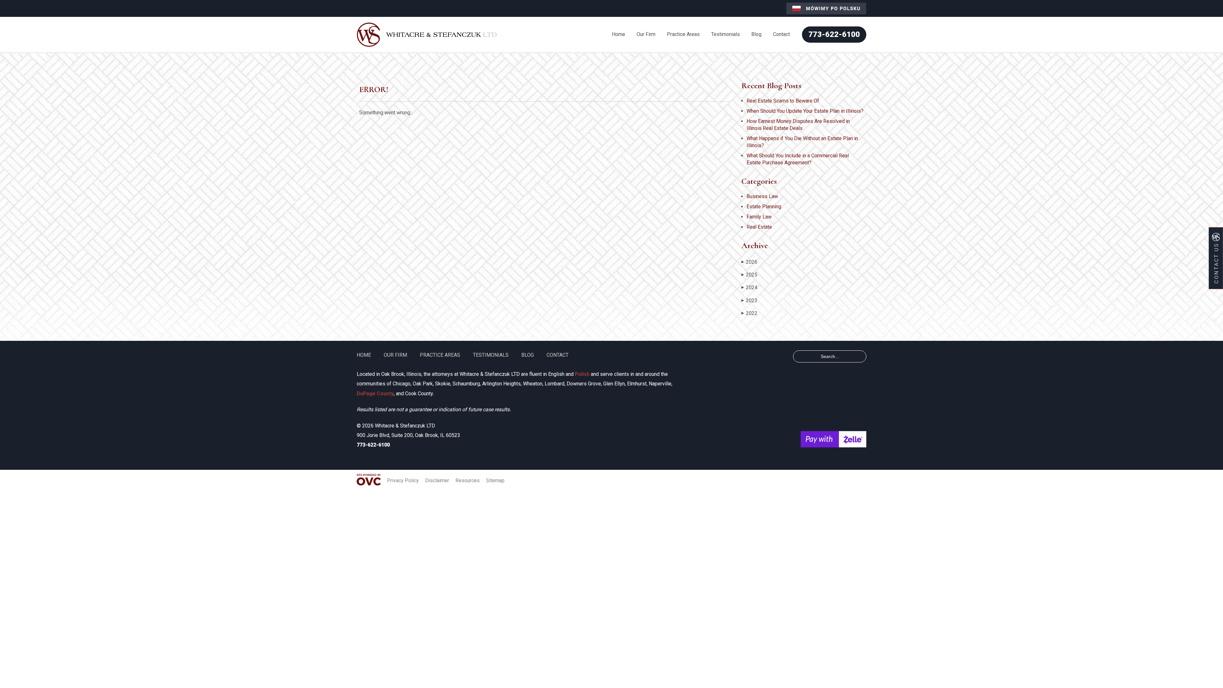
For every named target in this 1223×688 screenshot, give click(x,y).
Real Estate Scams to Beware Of (783, 101)
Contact (781, 34)
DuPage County (375, 394)
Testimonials (725, 34)
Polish (582, 374)
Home (618, 34)
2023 (749, 300)
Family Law (759, 217)
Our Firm (646, 34)
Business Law (762, 196)
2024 (749, 287)
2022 (749, 313)
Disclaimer (437, 480)
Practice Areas (683, 34)
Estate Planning (764, 207)
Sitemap (495, 480)
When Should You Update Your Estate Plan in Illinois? (805, 111)
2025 (749, 275)
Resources (467, 480)
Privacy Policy (403, 480)
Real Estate (759, 227)
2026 (749, 262)
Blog (756, 34)
